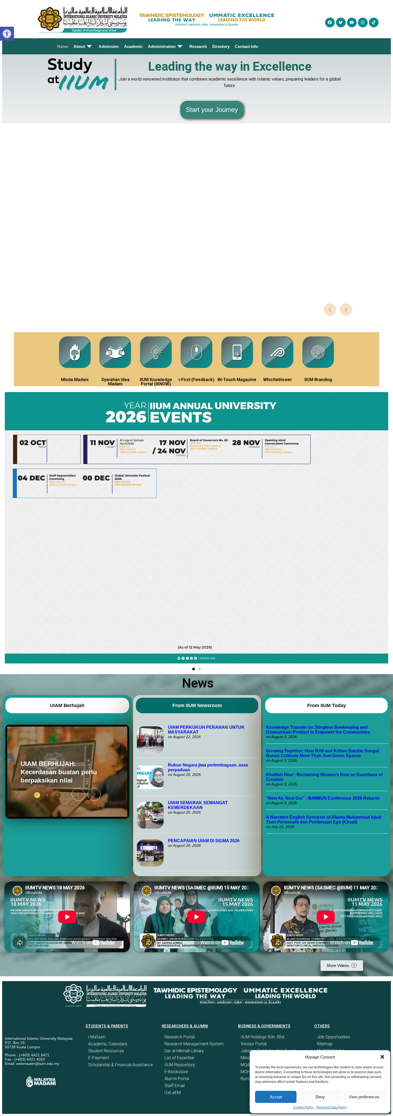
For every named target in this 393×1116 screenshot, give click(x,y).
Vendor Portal (254, 1043)
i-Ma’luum (97, 1036)
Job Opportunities (333, 1036)
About (79, 46)
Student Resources (106, 1050)
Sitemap (325, 1043)
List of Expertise (179, 1057)
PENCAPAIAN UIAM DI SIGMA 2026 (204, 840)
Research (198, 46)
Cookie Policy (304, 1107)
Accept (276, 1097)
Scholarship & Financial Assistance (120, 1064)
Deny (320, 1097)
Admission (109, 46)
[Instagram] (363, 22)
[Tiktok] (374, 22)
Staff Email (174, 1085)
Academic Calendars (107, 1043)
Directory (221, 46)
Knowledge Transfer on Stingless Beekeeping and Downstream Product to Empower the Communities (318, 729)
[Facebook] (330, 22)
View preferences (364, 1097)
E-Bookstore (176, 1071)
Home (62, 46)
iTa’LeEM (172, 1092)
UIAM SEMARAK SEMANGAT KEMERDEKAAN (198, 805)
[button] (382, 1057)
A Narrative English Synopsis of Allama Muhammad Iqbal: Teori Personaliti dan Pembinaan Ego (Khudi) (324, 819)
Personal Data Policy (331, 1107)
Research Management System (194, 1043)
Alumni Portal (176, 1078)
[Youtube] (352, 22)
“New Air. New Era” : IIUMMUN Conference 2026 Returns (323, 798)
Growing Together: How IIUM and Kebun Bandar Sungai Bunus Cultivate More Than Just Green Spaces (322, 753)
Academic (133, 46)
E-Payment (98, 1057)
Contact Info (246, 46)
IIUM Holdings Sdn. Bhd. (263, 1036)
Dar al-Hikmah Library (184, 1050)
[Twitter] (341, 22)
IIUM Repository (179, 1064)
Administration (162, 46)
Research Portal (179, 1036)
